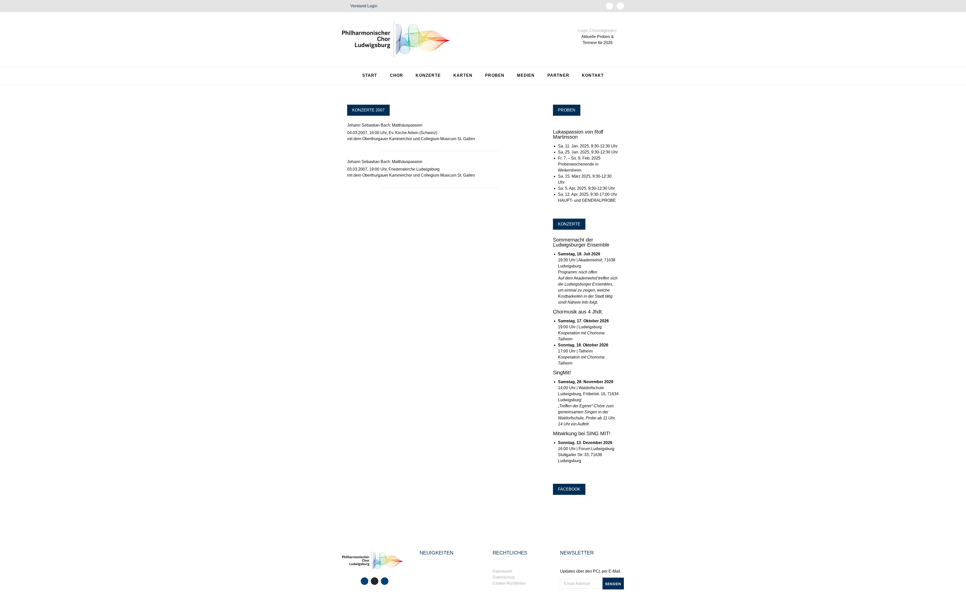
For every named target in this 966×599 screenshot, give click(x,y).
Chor (396, 75)
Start (369, 75)
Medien (526, 75)
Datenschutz (504, 577)
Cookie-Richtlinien (509, 583)
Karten (462, 75)
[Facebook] (364, 581)
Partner (558, 75)
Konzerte (428, 75)
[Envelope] (620, 6)
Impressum (502, 571)
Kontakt (593, 75)
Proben (494, 75)
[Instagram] (374, 581)
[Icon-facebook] (609, 6)
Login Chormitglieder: (597, 30)
